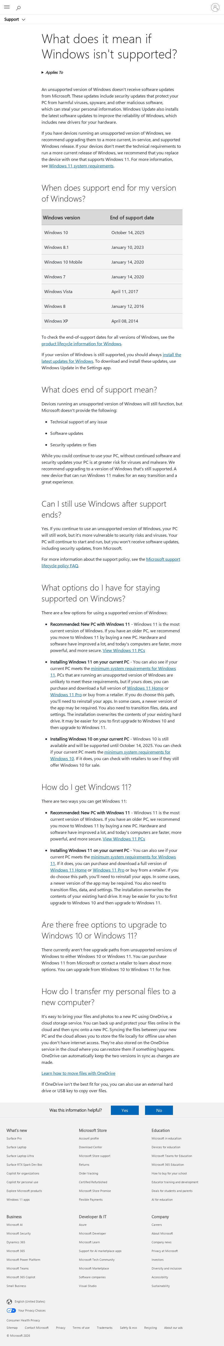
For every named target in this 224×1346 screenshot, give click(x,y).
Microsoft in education (166, 1138)
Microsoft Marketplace (94, 1268)
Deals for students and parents (172, 1191)
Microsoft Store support (94, 1156)
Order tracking (88, 1173)
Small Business (16, 1286)
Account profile (89, 1138)
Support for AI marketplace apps (100, 1251)
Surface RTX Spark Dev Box (24, 1164)
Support (12, 19)
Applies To (54, 72)
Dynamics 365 (16, 1242)
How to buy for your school (169, 1173)
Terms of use (81, 1328)
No (159, 1110)
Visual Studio (87, 1286)
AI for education (162, 1199)
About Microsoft (162, 1233)
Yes (125, 1110)
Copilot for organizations (23, 1173)
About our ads (173, 1328)
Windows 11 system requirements (81, 166)
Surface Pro (14, 1138)
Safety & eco (128, 1328)
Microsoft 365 (16, 1251)
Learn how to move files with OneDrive (78, 1073)
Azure (83, 1225)
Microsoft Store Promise (95, 1191)
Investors (158, 1260)
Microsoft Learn (89, 1242)
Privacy (60, 1328)
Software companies (92, 1277)
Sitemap (12, 1328)
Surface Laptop (16, 1147)
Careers (157, 1225)
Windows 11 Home (145, 688)
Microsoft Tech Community (96, 1260)
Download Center (90, 1147)
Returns (84, 1164)
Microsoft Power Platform (23, 1260)
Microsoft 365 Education (168, 1164)
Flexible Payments (91, 1199)
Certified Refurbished (93, 1182)
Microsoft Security (19, 1233)
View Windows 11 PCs (124, 650)
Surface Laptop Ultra (20, 1156)
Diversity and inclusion (167, 1268)
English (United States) (30, 1301)
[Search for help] (19, 7)
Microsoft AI (15, 1225)
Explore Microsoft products (24, 1191)
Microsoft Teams (18, 1268)
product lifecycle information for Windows (81, 343)
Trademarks (105, 1328)
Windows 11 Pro (66, 694)
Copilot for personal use (22, 1182)
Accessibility (160, 1277)
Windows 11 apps (18, 1199)
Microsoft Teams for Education (172, 1156)
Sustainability (161, 1286)
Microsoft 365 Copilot (21, 1277)
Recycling (150, 1328)
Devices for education (166, 1147)
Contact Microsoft (37, 1328)
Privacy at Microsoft (165, 1251)
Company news (162, 1242)
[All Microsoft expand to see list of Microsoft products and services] (6, 7)
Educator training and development (175, 1182)
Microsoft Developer (92, 1233)
